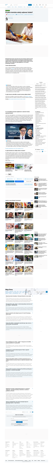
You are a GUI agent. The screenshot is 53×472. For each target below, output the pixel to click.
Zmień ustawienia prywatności (19, 444)
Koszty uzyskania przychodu (39, 140)
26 (39, 151)
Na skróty (42, 434)
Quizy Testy (36, 145)
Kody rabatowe (42, 437)
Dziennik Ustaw (21, 435)
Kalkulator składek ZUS (38, 121)
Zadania (6, 437)
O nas (6, 444)
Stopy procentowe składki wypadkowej (40, 139)
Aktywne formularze (40, 128)
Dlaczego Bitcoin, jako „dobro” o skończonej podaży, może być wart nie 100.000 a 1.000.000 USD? (40, 87)
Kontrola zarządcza (37, 132)
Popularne (37, 83)
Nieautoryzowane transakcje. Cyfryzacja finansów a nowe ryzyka (40, 85)
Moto (27, 429)
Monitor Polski (21, 436)
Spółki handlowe (37, 130)
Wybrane (45, 83)
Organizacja (6, 435)
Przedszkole (13, 435)
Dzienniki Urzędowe (21, 437)
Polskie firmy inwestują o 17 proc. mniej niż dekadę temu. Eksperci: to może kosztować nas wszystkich (40, 106)
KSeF (6, 431)
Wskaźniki (38, 134)
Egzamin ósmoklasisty (14, 440)
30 (45, 151)
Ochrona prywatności (11, 444)
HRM (13, 431)
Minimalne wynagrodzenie (36, 436)
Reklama (39, 444)
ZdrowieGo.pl (42, 435)
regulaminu (19, 413)
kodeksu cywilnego (29, 96)
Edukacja (13, 434)
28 (42, 151)
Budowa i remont (42, 429)
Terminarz (38, 149)
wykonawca (12, 176)
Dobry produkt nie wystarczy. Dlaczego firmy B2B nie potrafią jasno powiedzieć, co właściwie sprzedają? (40, 100)
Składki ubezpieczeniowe (36, 437)
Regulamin (26, 444)
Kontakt (35, 444)
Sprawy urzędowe (21, 429)
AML (34, 431)
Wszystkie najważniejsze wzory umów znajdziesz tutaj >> (14, 148)
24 (36, 151)
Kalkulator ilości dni (37, 125)
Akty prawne (21, 434)
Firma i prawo (36, 177)
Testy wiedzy (13, 441)
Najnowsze (41, 83)
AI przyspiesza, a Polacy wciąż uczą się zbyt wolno (41, 108)
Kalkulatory (38, 111)
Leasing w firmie (28, 430)
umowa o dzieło (8, 176)
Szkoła (13, 436)
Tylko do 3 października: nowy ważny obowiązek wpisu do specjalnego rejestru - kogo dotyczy (40, 104)
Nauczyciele (13, 437)
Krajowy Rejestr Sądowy (38, 133)
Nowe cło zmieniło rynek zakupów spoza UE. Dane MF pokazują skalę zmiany (40, 89)
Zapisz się (19, 415)
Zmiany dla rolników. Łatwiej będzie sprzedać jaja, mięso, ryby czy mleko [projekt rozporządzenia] (41, 91)
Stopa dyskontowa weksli (38, 144)
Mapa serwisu (43, 444)
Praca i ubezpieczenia (29, 428)
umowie (13, 68)
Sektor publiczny (7, 434)
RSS (32, 444)
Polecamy (36, 232)
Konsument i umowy (21, 428)
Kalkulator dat (37, 126)
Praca (20, 430)
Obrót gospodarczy (7, 428)
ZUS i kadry (6, 429)
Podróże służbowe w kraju (38, 141)
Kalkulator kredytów (37, 120)
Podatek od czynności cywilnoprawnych (40, 142)
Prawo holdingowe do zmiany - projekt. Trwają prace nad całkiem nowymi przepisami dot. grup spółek (40, 93)
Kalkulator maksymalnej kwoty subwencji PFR (40, 124)
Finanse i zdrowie (28, 431)
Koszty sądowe (37, 131)
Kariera (30, 444)
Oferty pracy (42, 440)
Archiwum (42, 436)
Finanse (41, 428)
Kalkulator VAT (37, 122)
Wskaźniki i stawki (36, 434)
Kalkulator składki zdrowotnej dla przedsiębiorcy (39, 113)
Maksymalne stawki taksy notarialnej (40, 143)
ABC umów (12, 160)
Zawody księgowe (7, 430)
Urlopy (13, 429)
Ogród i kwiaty (42, 430)
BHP (12, 430)
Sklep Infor (20, 431)
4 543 (30, 405)
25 (37, 151)
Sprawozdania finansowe (36, 430)
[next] (32, 405)
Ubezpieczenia (14, 428)
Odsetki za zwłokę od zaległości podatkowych (39, 137)
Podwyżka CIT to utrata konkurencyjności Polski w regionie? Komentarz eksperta (40, 95)
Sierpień (42, 149)
